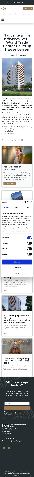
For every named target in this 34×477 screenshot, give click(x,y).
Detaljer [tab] (17, 207)
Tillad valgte (17, 267)
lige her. (12, 133)
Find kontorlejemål (9, 14)
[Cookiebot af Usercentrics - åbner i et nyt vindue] (24, 202)
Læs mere (5, 290)
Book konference (25, 14)
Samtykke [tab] (6, 207)
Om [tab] (28, 207)
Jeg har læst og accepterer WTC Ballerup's (15, 413)
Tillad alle (17, 262)
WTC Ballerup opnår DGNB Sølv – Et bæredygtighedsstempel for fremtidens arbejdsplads (16, 319)
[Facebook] (4, 448)
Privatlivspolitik (16, 414)
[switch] (29, 243)
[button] (31, 2)
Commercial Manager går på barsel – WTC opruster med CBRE (17, 360)
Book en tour (10, 183)
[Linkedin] (9, 448)
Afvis (17, 273)
